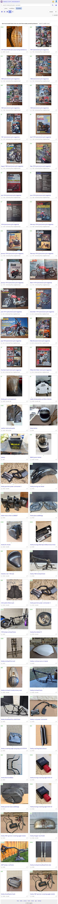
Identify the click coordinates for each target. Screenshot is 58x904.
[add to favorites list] (2, 52)
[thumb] (4, 12)
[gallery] (10, 12)
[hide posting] (27, 52)
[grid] (7, 12)
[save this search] (56, 5)
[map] (12, 12)
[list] (2, 12)
